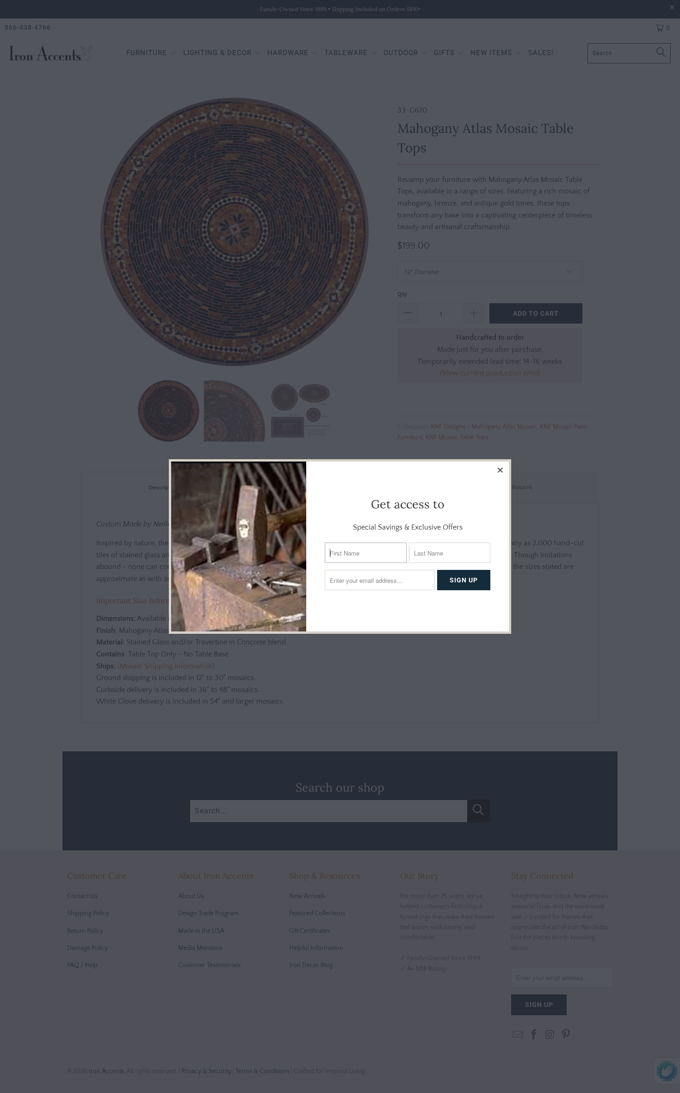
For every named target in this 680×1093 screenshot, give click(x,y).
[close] (500, 470)
